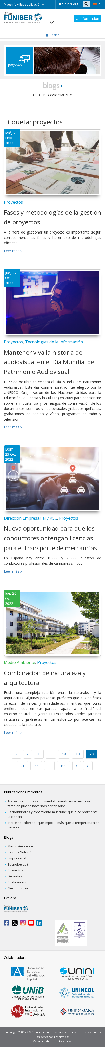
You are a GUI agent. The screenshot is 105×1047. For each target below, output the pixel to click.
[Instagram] (23, 924)
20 (91, 754)
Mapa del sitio (41, 1041)
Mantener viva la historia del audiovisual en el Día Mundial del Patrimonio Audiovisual (50, 362)
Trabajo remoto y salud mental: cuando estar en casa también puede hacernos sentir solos (49, 803)
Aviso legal (65, 1041)
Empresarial (17, 858)
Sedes (54, 34)
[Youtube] (31, 924)
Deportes (15, 876)
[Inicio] (23, 17)
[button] (96, 4)
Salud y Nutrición (21, 852)
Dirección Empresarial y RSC (30, 518)
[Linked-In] (39, 924)
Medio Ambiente (19, 662)
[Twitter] (15, 924)
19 (78, 754)
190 (63, 765)
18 (64, 754)
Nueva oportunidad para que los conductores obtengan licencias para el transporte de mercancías (50, 538)
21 (22, 765)
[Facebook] (6, 924)
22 (36, 765)
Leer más (11, 250)
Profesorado (18, 882)
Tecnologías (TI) (19, 864)
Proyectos (13, 202)
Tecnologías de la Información (54, 342)
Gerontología (18, 888)
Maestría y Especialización (23, 4)
